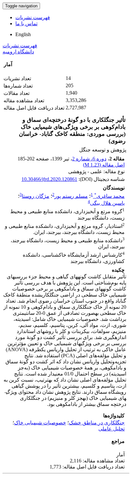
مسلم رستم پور (71, 196)
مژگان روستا (35, 196)
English (23, 34)
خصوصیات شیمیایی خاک (40, 422)
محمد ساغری (109, 196)
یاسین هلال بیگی (107, 203)
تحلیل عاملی (111, 428)
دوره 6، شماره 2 (89, 158)
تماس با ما (26, 23)
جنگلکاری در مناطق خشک (97, 422)
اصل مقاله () (104, 164)
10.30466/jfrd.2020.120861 (49, 179)
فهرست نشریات (32, 17)
